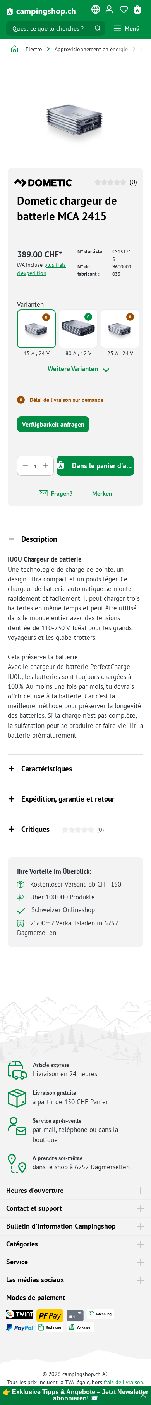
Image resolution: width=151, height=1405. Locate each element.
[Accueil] (14, 50)
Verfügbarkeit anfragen (53, 424)
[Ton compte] (109, 9)
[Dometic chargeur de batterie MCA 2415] (75, 118)
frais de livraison (123, 1382)
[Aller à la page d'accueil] (41, 11)
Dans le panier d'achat (102, 465)
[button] (75, 540)
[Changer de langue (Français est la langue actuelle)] (96, 10)
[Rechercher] (97, 28)
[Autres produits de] (43, 182)
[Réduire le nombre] (25, 466)
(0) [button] (132, 182)
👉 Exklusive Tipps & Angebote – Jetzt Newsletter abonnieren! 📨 (75, 1395)
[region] (75, 118)
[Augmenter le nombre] (46, 466)
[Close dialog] (143, 1395)
